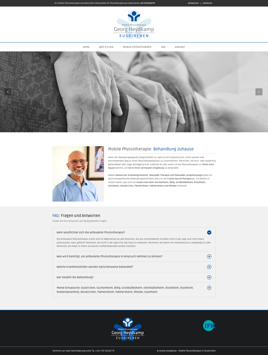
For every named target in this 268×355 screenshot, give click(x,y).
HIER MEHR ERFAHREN (147, 106)
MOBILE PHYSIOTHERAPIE (137, 47)
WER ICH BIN (106, 47)
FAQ (163, 47)
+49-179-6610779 (104, 350)
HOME (86, 47)
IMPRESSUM (207, 3)
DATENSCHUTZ (193, 3)
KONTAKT (180, 47)
